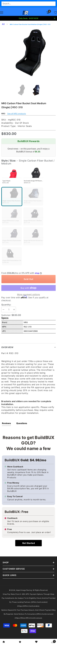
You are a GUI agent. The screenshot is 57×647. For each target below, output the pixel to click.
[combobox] (28, 3)
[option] (28, 54)
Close (55, 18)
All (3, 24)
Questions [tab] (21, 423)
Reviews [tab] (6, 423)
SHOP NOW (33, 18)
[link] (3, 642)
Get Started (28, 543)
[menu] (1, 12)
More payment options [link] (28, 294)
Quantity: (6, 304)
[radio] (11, 176)
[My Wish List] (55, 12)
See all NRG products (16, 113)
